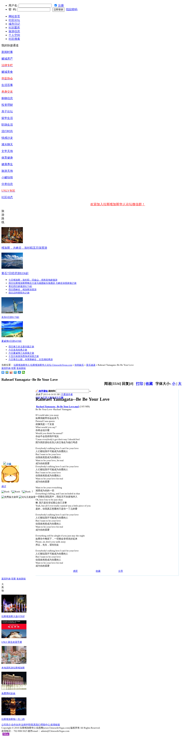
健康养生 (7, 164)
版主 (3, 486)
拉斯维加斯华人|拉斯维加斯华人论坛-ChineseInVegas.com (43, 365)
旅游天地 (7, 170)
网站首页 (14, 16)
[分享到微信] (23, 372)
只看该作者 (67, 394)
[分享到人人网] (19, 372)
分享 (120, 571)
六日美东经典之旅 (18, 349)
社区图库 (14, 27)
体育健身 (7, 157)
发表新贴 (21, 368)
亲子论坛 (7, 111)
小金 (9, 463)
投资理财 (7, 104)
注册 (61, 5)
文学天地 (7, 151)
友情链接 (55, 724)
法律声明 (25, 724)
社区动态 (7, 197)
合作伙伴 (16, 724)
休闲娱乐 (79, 365)
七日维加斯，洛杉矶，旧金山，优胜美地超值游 (33, 279)
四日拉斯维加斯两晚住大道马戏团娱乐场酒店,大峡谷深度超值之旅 (42, 283)
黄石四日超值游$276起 (20, 286)
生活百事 (7, 85)
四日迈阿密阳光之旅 (19, 292)
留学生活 (7, 118)
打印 (139, 384)
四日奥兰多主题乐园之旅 (21, 346)
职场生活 (7, 124)
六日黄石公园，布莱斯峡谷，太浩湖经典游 (31, 359)
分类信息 (7, 184)
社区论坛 (14, 20)
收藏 (149, 384)
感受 (75, 571)
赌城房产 (7, 58)
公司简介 (6, 724)
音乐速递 (90, 365)
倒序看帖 (43, 391)
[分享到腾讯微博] (15, 372)
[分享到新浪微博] (11, 372)
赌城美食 (7, 71)
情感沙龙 (7, 137)
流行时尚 (7, 131)
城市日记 (14, 23)
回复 (13, 368)
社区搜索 (14, 38)
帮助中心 (45, 724)
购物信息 (7, 98)
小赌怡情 (7, 177)
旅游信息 (14, 31)
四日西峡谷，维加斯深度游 (22, 289)
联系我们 (35, 724)
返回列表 (6, 368)
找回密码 (71, 9)
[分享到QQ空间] (7, 372)
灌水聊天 (7, 144)
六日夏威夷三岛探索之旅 (21, 353)
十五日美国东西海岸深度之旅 (24, 356)
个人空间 (14, 35)
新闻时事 (7, 52)
